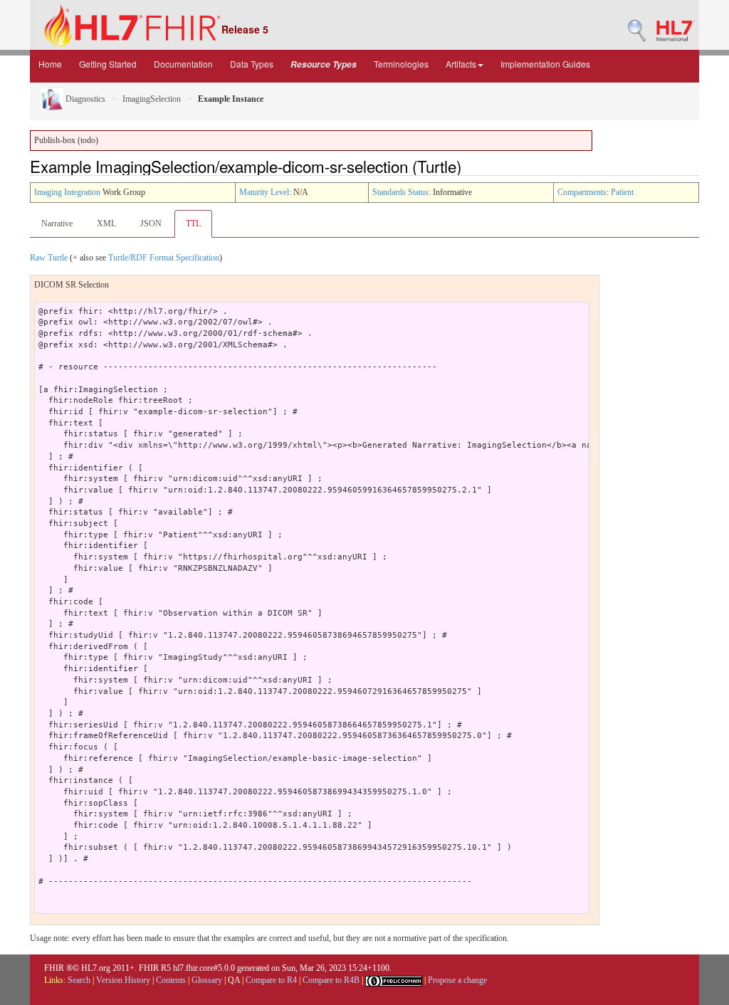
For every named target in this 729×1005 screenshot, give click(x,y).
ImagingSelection (151, 99)
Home (50, 64)
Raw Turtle (49, 258)
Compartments (582, 192)
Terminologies (401, 64)
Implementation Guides (545, 64)
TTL (193, 223)
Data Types (251, 64)
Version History (123, 980)
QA (234, 980)
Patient (622, 192)
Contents (171, 980)
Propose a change (457, 980)
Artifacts (461, 64)
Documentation (183, 64)
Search (79, 980)
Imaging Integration (67, 192)
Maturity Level (264, 192)
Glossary (207, 980)
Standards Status (400, 192)
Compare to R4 (271, 980)
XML (106, 223)
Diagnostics (84, 99)
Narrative (57, 223)
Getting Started (108, 64)
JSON (151, 223)
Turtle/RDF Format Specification (163, 258)
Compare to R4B (331, 980)
